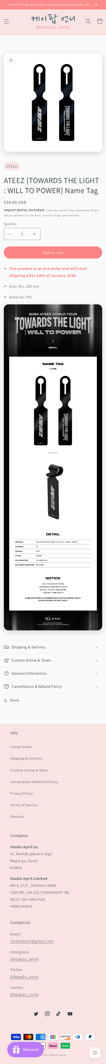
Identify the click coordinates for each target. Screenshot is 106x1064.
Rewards (17, 816)
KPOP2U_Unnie (57, 1054)
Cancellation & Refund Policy (34, 781)
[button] (6, 21)
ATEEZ (11, 166)
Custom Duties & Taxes (29, 770)
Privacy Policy (21, 793)
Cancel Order (21, 746)
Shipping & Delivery (26, 758)
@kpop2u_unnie (24, 958)
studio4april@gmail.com (32, 941)
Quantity (10, 224)
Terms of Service (23, 805)
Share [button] (14, 700)
